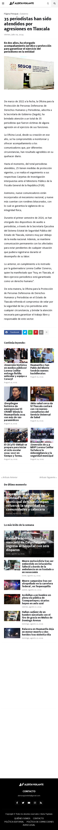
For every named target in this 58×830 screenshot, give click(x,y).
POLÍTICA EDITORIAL (14, 822)
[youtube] (29, 803)
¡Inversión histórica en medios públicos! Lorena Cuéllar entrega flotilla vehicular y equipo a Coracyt (15, 372)
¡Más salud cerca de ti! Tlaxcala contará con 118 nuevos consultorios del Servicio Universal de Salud (41, 410)
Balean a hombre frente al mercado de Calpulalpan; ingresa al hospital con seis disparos (27, 544)
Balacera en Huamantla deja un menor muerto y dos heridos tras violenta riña (38, 632)
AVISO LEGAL (29, 825)
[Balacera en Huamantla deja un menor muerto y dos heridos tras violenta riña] (12, 633)
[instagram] (35, 803)
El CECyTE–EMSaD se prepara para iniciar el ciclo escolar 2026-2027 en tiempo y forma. (15, 450)
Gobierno (24, 14)
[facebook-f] (17, 803)
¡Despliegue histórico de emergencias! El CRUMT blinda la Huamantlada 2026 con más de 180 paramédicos (14, 412)
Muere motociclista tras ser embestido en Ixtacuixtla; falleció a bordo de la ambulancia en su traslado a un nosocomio (38, 567)
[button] (3, 3)
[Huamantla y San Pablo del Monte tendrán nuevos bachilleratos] (42, 355)
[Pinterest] (35, 332)
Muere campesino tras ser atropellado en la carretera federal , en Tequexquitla (37, 584)
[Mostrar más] (46, 332)
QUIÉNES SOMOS (22, 819)
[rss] (41, 803)
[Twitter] (25, 332)
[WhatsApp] (30, 332)
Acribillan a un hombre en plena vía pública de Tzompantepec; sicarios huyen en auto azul (36, 599)
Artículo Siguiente (47, 477)
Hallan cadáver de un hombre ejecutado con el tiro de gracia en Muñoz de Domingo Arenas (37, 616)
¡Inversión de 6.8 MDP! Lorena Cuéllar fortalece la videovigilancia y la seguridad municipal (41, 450)
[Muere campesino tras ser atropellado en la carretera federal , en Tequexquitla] (12, 585)
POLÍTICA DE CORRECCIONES (40, 822)
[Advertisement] (29, 677)
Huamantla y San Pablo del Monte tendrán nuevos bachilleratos (39, 369)
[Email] (41, 332)
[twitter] (23, 803)
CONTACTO (38, 819)
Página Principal (11, 14)
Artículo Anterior (10, 477)
